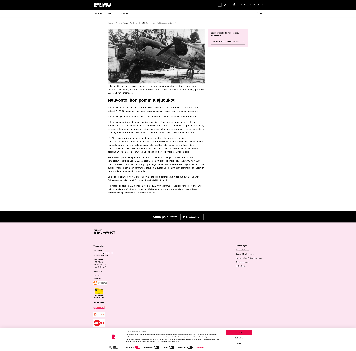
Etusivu (110, 23)
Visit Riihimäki (241, 266)
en (225, 4)
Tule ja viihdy (98, 13)
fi (219, 4)
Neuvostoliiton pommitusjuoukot (226, 41)
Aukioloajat (241, 4)
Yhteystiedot (258, 4)
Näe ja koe (111, 13)
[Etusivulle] (120, 5)
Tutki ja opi (124, 13)
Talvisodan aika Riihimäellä (140, 23)
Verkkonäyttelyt (122, 23)
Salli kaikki (238, 332)
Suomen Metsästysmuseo (245, 254)
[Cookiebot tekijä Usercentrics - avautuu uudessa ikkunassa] (114, 347)
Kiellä (239, 343)
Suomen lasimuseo (242, 250)
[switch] (156, 347)
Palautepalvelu (194, 217)
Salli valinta (239, 338)
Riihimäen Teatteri (242, 262)
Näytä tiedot (200, 347)
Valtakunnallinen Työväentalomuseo (249, 258)
